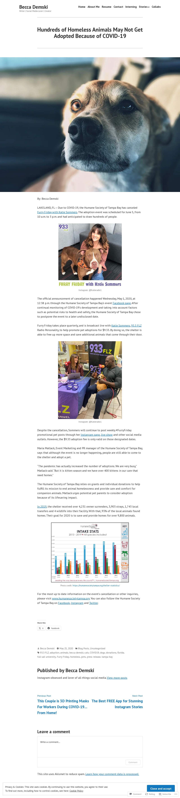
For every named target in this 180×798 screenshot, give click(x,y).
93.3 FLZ (136, 325)
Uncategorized (97, 648)
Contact (118, 7)
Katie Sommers (120, 325)
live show (107, 435)
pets (83, 656)
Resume (106, 7)
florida (120, 652)
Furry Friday (63, 656)
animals (64, 652)
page (122, 303)
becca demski (76, 652)
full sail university (46, 656)
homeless (75, 656)
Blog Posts (83, 648)
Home (81, 7)
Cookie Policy (76, 790)
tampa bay (107, 656)
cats (87, 652)
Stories (143, 7)
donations (111, 652)
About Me (94, 7)
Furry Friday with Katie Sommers (57, 212)
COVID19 (94, 652)
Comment (133, 762)
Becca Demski (33, 7)
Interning (131, 7)
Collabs (156, 7)
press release (94, 656)
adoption (54, 652)
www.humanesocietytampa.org (71, 598)
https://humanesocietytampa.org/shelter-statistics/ (96, 585)
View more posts (117, 678)
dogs (102, 652)
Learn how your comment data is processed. (112, 774)
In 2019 (42, 506)
